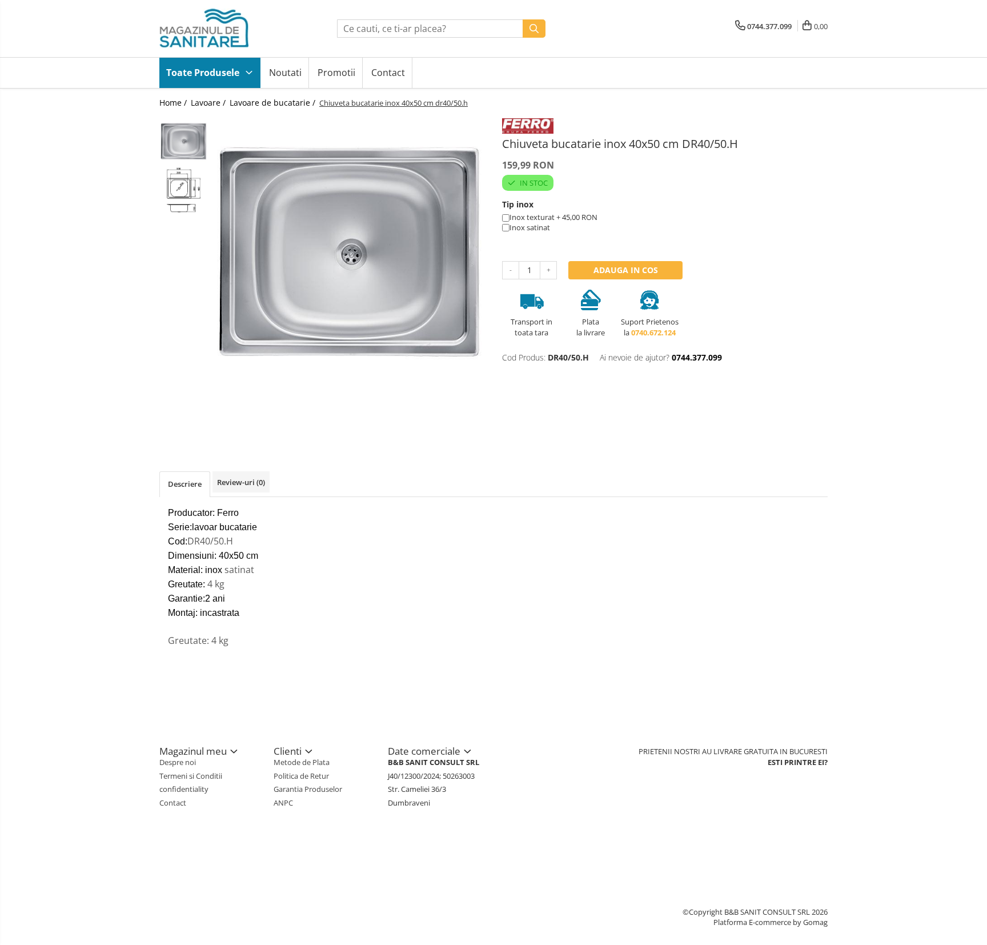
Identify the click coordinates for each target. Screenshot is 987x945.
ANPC (283, 803)
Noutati (285, 72)
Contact (388, 72)
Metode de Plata (302, 762)
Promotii (336, 72)
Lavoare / (209, 102)
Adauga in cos (625, 270)
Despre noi (177, 762)
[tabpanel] (349, 253)
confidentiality (183, 789)
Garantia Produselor (308, 789)
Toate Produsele (204, 72)
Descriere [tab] (185, 484)
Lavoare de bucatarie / (274, 102)
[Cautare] (534, 28)
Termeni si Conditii (190, 776)
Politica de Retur (301, 776)
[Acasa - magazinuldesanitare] (216, 29)
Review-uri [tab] (241, 482)
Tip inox (517, 204)
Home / (174, 102)
